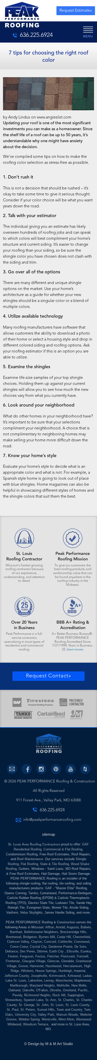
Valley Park (46, 1014)
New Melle (78, 985)
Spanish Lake (33, 1000)
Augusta (73, 927)
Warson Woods (67, 1014)
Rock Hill (58, 995)
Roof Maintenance (30, 859)
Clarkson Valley (18, 941)
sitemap (48, 834)
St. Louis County (77, 1005)
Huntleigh (65, 971)
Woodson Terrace (35, 1024)
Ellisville (73, 951)
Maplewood (82, 980)
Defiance (11, 951)
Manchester (64, 980)
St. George (26, 1005)
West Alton (66, 1019)
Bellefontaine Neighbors (41, 932)
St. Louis (56, 1005)
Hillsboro (27, 971)
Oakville (28, 990)
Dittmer (42, 951)
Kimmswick (57, 976)
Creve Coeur (19, 946)
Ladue (87, 976)
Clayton (36, 941)
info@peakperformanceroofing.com (52, 820)
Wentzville (49, 1019)
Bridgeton (30, 937)
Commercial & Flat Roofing (63, 849)
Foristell (82, 956)
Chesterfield (81, 937)
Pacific (83, 990)
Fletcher (53, 956)
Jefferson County (16, 976)
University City (25, 1014)
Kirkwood (74, 976)
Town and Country (69, 1009)
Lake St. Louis (15, 980)
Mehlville (63, 985)
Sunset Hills (45, 1009)
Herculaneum (72, 966)
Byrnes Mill (47, 937)
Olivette (55, 990)
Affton (49, 927)
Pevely (17, 995)
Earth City (57, 951)
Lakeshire (35, 980)
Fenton (13, 956)
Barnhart (16, 932)
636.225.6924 (36, 35)
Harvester (37, 966)
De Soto (80, 946)
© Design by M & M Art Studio (48, 1044)
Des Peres (27, 951)
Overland (69, 990)
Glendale (67, 961)
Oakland (14, 990)
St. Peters (27, 1009)
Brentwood (13, 937)
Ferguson (26, 956)
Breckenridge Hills (73, 932)
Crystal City (38, 946)
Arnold (60, 927)
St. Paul (12, 1009)
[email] (12, 769)
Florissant (68, 956)
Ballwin (86, 927)
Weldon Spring (29, 1019)
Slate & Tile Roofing (54, 864)
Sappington (75, 995)
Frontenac (13, 961)
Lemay (49, 980)
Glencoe (53, 961)
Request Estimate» (75, 11)
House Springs (45, 971)
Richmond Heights (37, 995)
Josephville (39, 976)
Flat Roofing (29, 864)
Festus (40, 956)
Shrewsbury (13, 1000)
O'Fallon (42, 990)
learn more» (75, 649)
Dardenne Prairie (60, 946)
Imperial (79, 971)
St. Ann (50, 1000)
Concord (50, 941)
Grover (23, 966)
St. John (42, 1005)
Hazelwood (53, 966)
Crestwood (81, 941)
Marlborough (19, 985)
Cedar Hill (64, 937)
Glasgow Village (33, 961)
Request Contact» (48, 676)
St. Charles (66, 1000)
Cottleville (65, 941)
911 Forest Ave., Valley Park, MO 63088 (48, 800)
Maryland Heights (42, 985)
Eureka (86, 951)
